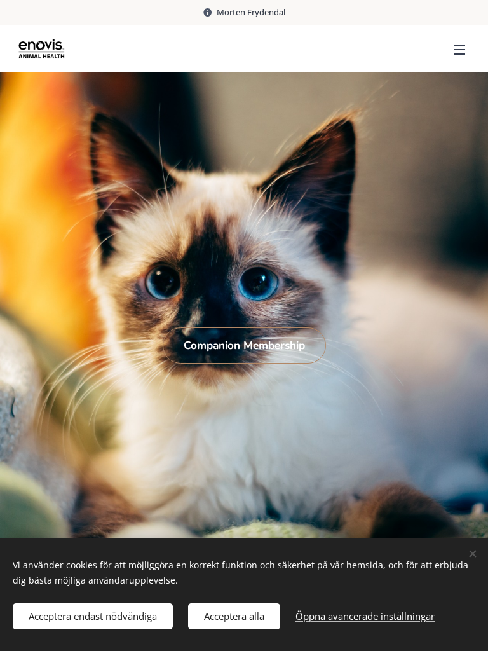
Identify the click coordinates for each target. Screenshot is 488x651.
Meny (459, 49)
